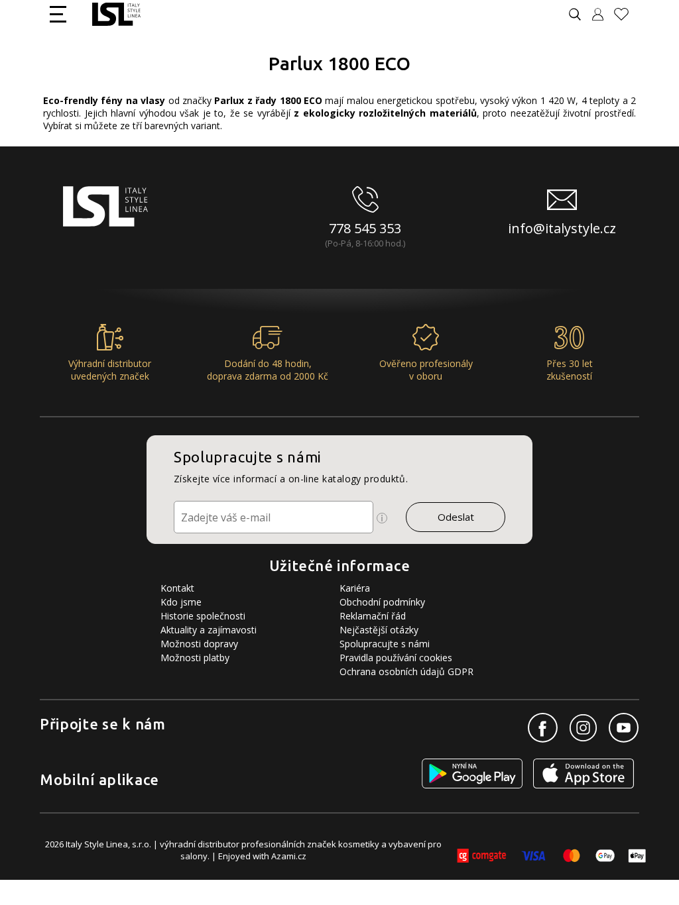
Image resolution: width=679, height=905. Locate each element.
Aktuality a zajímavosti (208, 629)
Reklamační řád (373, 616)
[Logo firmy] (116, 14)
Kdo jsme (181, 602)
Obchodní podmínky (382, 602)
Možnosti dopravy (199, 643)
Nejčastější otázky (379, 629)
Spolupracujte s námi (385, 643)
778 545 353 (365, 228)
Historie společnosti (202, 616)
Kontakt (177, 588)
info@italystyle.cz (562, 228)
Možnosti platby (194, 657)
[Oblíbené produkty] (626, 14)
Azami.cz (288, 856)
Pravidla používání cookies (396, 657)
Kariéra (355, 588)
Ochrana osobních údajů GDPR (406, 671)
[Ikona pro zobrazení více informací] (382, 518)
